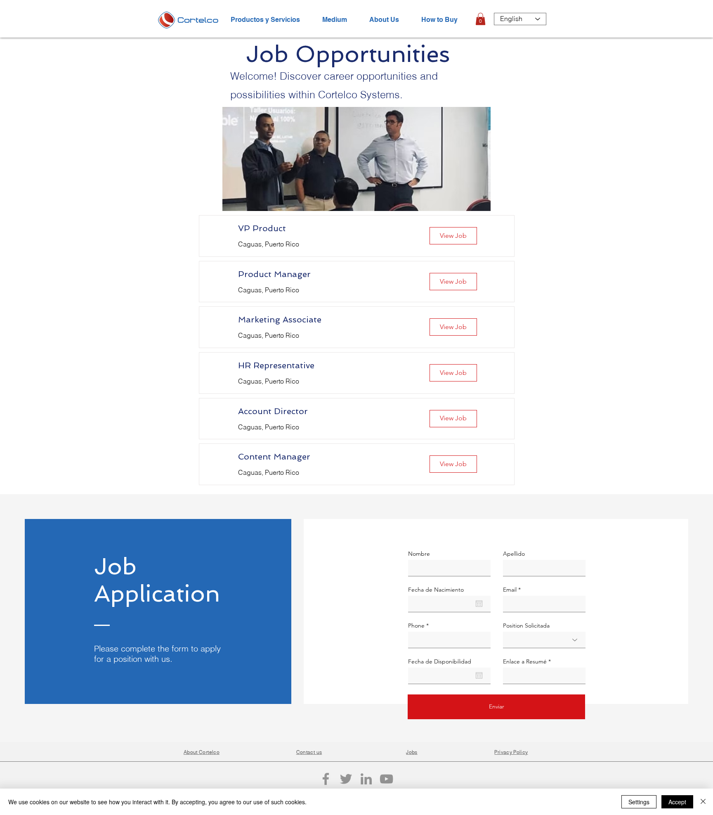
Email (510, 589)
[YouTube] (386, 779)
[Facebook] (326, 779)
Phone (416, 625)
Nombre (419, 554)
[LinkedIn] (366, 779)
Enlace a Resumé (525, 661)
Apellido (514, 554)
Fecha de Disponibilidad (439, 661)
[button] (480, 19)
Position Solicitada (526, 625)
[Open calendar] (479, 603)
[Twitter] (346, 779)
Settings (638, 802)
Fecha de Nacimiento (436, 589)
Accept (677, 802)
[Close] (703, 801)
